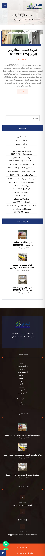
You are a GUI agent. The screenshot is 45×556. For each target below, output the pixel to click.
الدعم (21, 384)
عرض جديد (21, 393)
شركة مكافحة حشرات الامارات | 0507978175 (21, 193)
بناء (21, 381)
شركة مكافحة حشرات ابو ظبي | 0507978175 (21, 187)
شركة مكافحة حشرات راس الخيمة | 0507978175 (21, 210)
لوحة (21, 369)
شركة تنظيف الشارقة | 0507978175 (21, 171)
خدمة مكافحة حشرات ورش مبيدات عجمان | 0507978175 (21, 152)
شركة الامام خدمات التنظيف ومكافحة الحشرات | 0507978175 (21, 159)
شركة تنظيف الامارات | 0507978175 (21, 168)
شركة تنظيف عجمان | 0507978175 (21, 182)
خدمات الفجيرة (21, 140)
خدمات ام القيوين (21, 144)
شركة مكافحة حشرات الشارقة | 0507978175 (21, 200)
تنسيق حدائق (21, 372)
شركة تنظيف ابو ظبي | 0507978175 (21, 164)
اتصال (21, 405)
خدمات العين (21, 137)
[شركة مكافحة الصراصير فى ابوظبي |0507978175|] (22, 234)
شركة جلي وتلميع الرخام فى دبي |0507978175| (22, 288)
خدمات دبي (21, 147)
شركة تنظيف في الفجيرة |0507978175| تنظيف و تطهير (22, 266)
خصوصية (21, 387)
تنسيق (21, 378)
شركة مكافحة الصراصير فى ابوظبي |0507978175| (22, 243)
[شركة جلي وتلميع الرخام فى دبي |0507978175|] (22, 279)
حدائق (21, 375)
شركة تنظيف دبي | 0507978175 (21, 175)
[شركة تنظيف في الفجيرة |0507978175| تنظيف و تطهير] (22, 257)
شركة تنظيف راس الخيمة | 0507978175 (21, 178)
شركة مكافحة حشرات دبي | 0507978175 (21, 205)
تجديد (21, 363)
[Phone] (6, 544)
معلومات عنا (21, 399)
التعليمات (21, 402)
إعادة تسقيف (21, 366)
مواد (21, 390)
